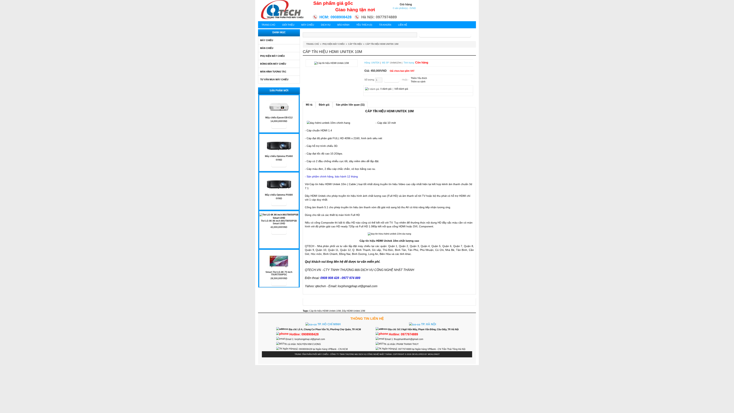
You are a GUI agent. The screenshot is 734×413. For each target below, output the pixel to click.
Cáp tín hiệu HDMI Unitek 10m (327, 184)
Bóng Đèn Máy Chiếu (273, 64)
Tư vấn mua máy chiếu (274, 79)
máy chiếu (364, 246)
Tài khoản (385, 25)
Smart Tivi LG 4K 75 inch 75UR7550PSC (279, 273)
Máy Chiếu (307, 25)
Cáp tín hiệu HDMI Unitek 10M (381, 44)
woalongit (434, 354)
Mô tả (309, 104)
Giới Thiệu (288, 25)
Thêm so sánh (418, 81)
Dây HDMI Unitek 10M (353, 311)
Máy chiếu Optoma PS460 (279, 156)
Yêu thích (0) (364, 25)
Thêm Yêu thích (419, 78)
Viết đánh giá (401, 89)
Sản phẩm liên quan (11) (350, 104)
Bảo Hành (343, 25)
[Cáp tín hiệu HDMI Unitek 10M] (331, 63)
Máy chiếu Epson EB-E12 (279, 117)
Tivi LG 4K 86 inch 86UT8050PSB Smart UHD (279, 222)
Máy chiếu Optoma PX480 (279, 195)
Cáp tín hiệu (355, 44)
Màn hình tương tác (273, 71)
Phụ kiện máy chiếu (272, 56)
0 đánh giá (385, 89)
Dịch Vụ (325, 25)
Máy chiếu (266, 40)
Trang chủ (268, 25)
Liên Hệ (402, 25)
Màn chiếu (266, 48)
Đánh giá (324, 104)
